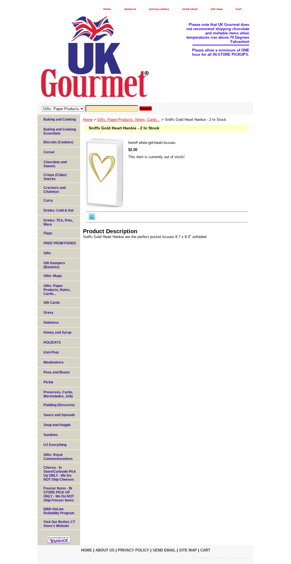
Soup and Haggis (57, 425)
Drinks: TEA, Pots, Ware (58, 222)
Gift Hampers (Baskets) (54, 265)
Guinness (51, 323)
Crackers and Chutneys (54, 190)
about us (130, 9)
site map (217, 9)
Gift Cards (51, 303)
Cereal (48, 152)
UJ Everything (54, 445)
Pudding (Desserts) (59, 405)
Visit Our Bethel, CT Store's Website (59, 524)
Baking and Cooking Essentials (59, 131)
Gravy (48, 313)
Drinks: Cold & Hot (58, 210)
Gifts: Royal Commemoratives (58, 457)
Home (88, 119)
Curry (48, 201)
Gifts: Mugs (52, 276)
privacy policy (159, 9)
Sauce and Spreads (59, 415)
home (107, 9)
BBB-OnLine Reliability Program (58, 511)
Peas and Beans (56, 372)
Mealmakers (53, 362)
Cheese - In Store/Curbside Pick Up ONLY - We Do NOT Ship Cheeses (59, 474)
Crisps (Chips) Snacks (55, 177)
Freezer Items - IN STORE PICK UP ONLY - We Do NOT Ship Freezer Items (58, 494)
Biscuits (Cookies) (58, 142)
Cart (238, 9)
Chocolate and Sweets (55, 164)
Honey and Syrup (57, 332)
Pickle (48, 382)
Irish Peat (51, 352)
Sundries (50, 435)
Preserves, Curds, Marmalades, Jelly (58, 394)
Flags (47, 233)
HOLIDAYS (52, 342)
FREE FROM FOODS (59, 243)
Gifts (47, 253)
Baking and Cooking (59, 119)
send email (190, 9)
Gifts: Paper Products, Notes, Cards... (128, 119)
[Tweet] (92, 218)
